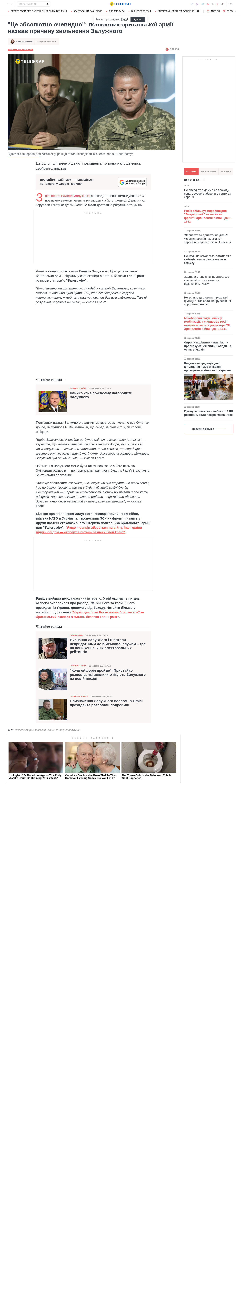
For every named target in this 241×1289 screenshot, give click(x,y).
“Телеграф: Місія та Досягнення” (179, 11)
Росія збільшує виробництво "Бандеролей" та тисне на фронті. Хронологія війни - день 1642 (207, 216)
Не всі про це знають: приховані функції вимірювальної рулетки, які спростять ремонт (208, 301)
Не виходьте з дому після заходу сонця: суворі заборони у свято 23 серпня (207, 193)
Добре (137, 19)
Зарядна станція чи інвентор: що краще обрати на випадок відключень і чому (206, 280)
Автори (215, 11)
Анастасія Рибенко (24, 42)
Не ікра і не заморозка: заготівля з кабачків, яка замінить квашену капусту (207, 259)
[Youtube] (207, 4)
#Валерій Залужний (68, 730)
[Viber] (197, 4)
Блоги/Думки (76, 635)
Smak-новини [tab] (208, 171)
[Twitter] (212, 4)
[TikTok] (222, 4)
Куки (124, 19)
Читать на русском (20, 49)
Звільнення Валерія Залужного (67, 196)
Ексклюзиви (117, 11)
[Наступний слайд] (235, 11)
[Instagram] (217, 3)
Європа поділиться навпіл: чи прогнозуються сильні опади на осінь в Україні (207, 346)
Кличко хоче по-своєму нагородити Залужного (101, 395)
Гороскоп (233, 11)
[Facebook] (192, 3)
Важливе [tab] (226, 171)
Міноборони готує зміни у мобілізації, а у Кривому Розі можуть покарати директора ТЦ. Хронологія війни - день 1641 (207, 323)
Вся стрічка (191, 179)
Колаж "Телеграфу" (119, 154)
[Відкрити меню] (10, 4)
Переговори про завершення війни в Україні (38, 11)
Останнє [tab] (191, 171)
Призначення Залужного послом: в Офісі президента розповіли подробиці (106, 703)
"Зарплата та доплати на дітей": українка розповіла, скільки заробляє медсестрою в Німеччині (207, 239)
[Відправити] (46, 4)
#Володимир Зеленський (30, 730)
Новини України (78, 388)
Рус (231, 4)
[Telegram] (202, 3)
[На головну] (120, 4)
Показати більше (203, 428)
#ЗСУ (51, 730)
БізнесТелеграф (141, 11)
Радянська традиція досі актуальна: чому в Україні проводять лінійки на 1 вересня (207, 367)
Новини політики (79, 696)
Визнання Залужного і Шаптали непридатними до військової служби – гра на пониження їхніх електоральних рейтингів (107, 646)
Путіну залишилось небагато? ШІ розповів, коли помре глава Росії (208, 413)
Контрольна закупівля (88, 11)
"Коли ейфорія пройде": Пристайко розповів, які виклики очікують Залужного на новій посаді (108, 674)
